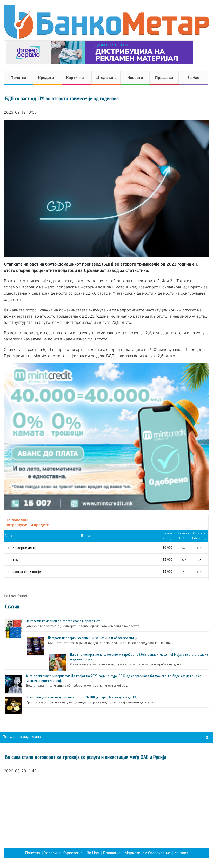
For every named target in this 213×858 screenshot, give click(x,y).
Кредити (46, 77)
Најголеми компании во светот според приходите (63, 621)
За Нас (193, 77)
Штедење (104, 77)
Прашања (164, 77)
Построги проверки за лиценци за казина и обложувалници (92, 638)
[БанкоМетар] (106, 22)
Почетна (18, 77)
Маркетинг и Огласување (147, 852)
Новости (135, 77)
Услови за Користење (63, 852)
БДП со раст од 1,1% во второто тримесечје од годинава (62, 99)
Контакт (181, 852)
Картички (75, 77)
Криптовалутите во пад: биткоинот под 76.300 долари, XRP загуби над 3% (81, 697)
